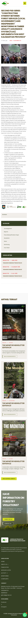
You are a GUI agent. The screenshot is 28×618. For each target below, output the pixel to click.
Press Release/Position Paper (11, 235)
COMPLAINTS (4, 579)
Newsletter (7, 238)
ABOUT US (4, 564)
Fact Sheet (7, 247)
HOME (3, 561)
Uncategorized (8, 228)
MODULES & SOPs (6, 570)
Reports (6, 231)
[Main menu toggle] (24, 3)
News (5, 241)
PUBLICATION (5, 567)
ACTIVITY (3, 573)
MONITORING (5, 576)
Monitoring (7, 244)
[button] (25, 615)
